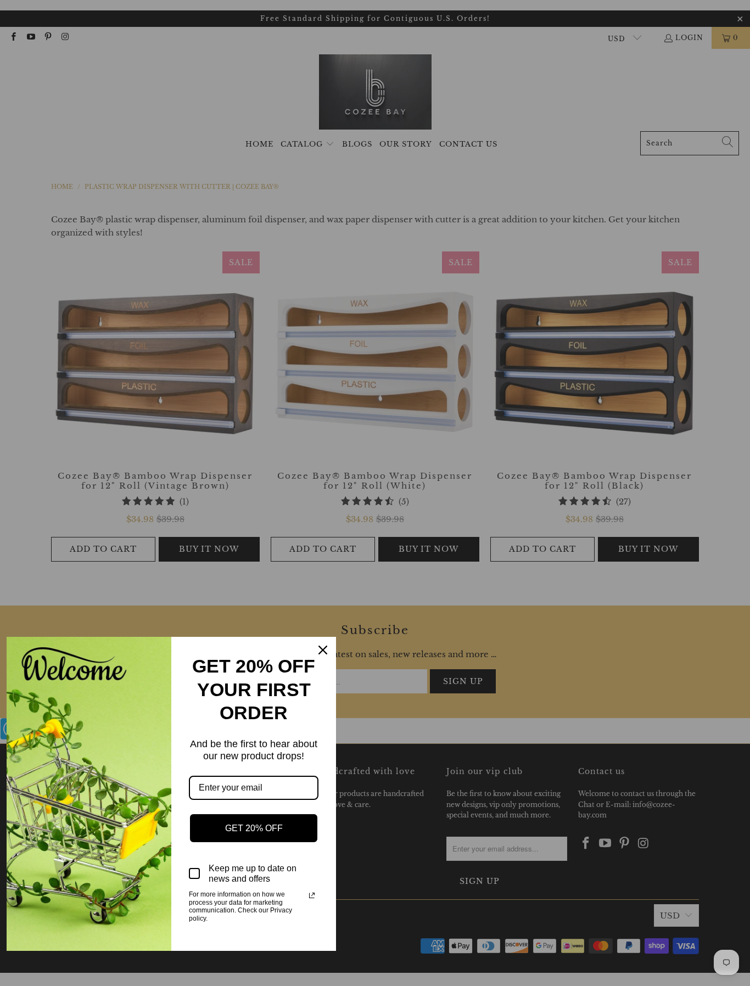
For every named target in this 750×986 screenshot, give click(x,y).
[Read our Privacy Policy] (311, 895)
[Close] (323, 650)
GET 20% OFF (254, 828)
